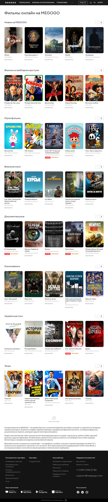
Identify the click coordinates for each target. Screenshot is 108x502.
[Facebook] (78, 492)
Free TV (83, 3)
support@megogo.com (89, 475)
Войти (100, 3)
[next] (101, 22)
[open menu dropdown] (72, 2)
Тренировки (62, 3)
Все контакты (80, 461)
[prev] (97, 22)
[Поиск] (90, 3)
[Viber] (87, 492)
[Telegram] (82, 492)
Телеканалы (24, 3)
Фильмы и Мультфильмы (43, 3)
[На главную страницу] (10, 2)
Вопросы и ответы (82, 465)
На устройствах (58, 458)
